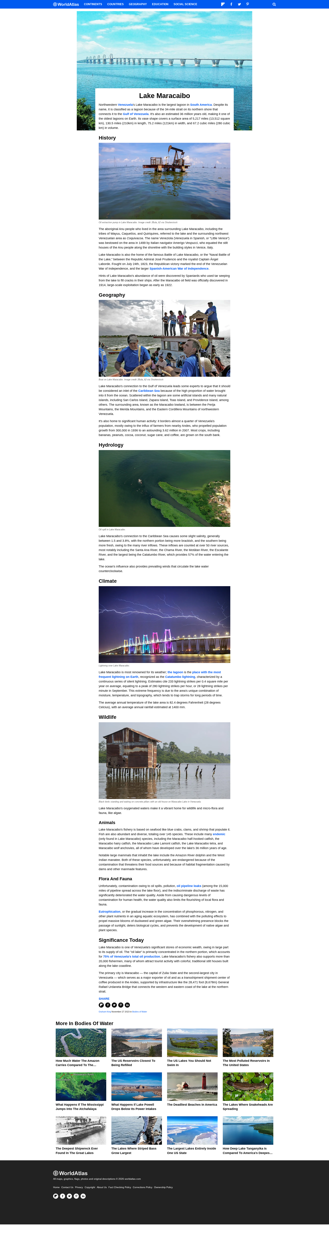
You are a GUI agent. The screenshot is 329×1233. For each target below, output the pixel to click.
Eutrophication (109, 911)
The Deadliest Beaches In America (192, 1104)
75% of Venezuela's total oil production (131, 956)
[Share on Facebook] (107, 1005)
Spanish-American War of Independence (179, 268)
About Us (102, 1187)
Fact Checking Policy (119, 1187)
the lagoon (175, 672)
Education (160, 4)
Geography (138, 4)
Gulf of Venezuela (136, 114)
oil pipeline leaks (189, 886)
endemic (219, 834)
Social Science (185, 4)
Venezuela (125, 104)
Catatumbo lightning (180, 677)
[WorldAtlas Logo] (67, 4)
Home (56, 1187)
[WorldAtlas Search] (274, 4)
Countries (115, 4)
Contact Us (67, 1187)
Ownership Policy (163, 1187)
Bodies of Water (139, 1012)
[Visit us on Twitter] (69, 1196)
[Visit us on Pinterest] (76, 1196)
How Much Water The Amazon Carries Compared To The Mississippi (77, 1065)
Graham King (105, 1012)
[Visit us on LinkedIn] (83, 1196)
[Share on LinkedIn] (127, 1005)
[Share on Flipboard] (101, 1005)
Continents (93, 4)
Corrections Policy (142, 1187)
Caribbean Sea (149, 390)
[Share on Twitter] (114, 1005)
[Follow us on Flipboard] (55, 1196)
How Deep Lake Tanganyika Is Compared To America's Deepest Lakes (247, 1153)
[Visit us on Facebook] (62, 1196)
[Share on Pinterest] (120, 1005)
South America (201, 104)
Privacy (79, 1187)
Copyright (90, 1187)
